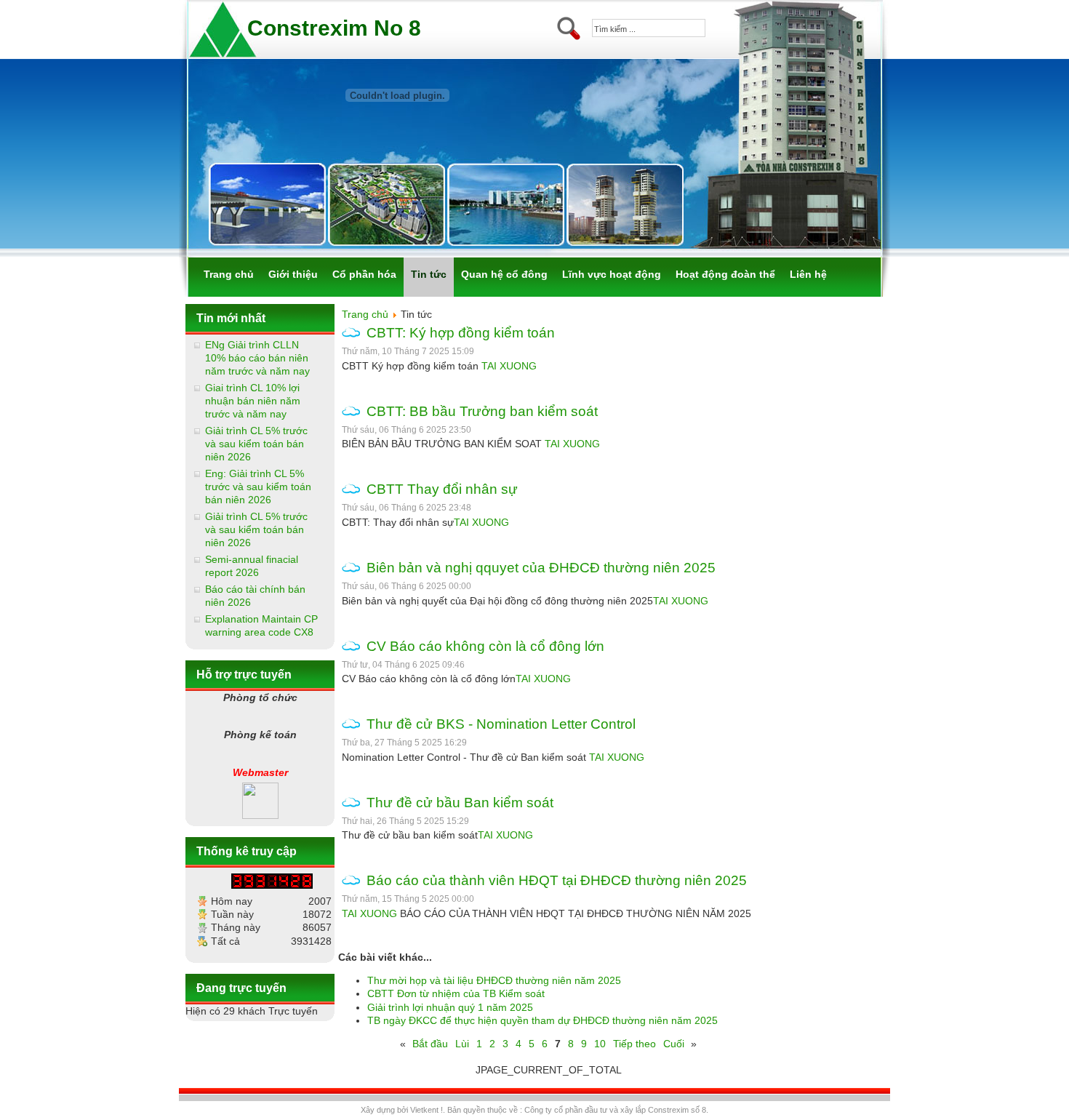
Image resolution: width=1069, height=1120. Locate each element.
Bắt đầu (430, 1043)
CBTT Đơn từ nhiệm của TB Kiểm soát (456, 993)
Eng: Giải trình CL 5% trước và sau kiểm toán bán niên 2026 (258, 486)
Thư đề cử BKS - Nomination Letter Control (501, 724)
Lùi (462, 1043)
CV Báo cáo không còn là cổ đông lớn (485, 646)
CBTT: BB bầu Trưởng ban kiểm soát (482, 411)
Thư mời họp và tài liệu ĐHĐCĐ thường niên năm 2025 (494, 980)
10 (600, 1043)
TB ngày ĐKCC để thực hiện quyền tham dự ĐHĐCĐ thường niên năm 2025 (542, 1020)
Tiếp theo (634, 1043)
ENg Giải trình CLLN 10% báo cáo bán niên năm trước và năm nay (257, 358)
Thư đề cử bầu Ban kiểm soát (460, 802)
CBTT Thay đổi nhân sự (442, 489)
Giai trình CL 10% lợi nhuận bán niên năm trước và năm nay (252, 401)
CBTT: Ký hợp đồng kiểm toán (461, 332)
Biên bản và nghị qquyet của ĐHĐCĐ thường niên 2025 (541, 567)
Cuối (673, 1043)
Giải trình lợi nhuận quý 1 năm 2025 (450, 1007)
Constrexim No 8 (334, 28)
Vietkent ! (426, 1109)
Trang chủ (365, 314)
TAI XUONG (509, 366)
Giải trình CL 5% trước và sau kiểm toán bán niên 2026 (256, 444)
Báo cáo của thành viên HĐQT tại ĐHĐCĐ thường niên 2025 (557, 880)
